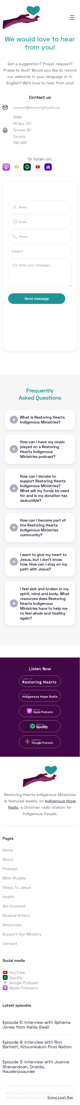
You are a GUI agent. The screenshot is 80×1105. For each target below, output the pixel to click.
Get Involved (14, 906)
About (8, 859)
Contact (10, 943)
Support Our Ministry (22, 934)
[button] (72, 18)
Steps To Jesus (17, 887)
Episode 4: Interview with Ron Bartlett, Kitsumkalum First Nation (37, 1044)
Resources (12, 924)
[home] (21, 17)
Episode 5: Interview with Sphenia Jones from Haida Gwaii (36, 1024)
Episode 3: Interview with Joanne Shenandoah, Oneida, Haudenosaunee (36, 1066)
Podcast (10, 868)
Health (8, 896)
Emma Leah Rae (60, 1097)
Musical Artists (16, 915)
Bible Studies (14, 878)
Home (8, 850)
